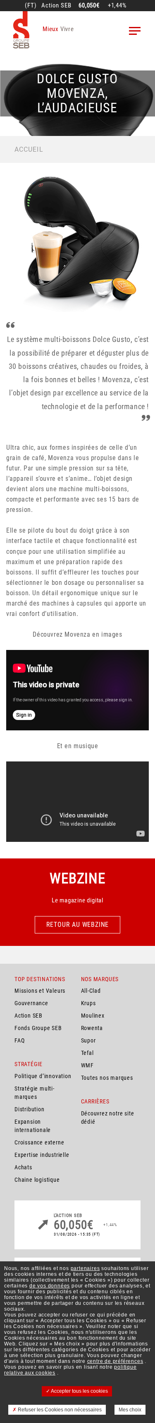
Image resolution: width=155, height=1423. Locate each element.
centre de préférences (115, 1361)
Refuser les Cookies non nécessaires (59, 1410)
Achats (23, 1167)
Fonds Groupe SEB (38, 1028)
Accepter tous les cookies (79, 1391)
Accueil (28, 149)
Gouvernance (31, 1003)
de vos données (49, 1286)
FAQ (19, 1040)
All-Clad (91, 990)
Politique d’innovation (43, 1076)
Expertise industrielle (41, 1154)
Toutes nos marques (107, 1077)
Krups (88, 1003)
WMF (87, 1065)
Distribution (29, 1109)
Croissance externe (39, 1142)
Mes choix (130, 1410)
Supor (88, 1040)
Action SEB (28, 1015)
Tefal (87, 1053)
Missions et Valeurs (39, 990)
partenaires (85, 1268)
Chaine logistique (37, 1179)
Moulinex (93, 1015)
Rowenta (92, 1028)
